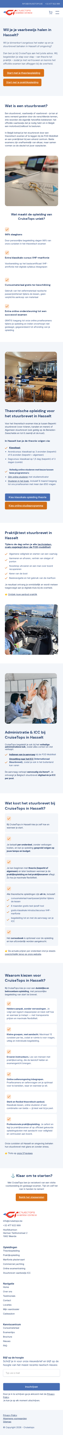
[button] (57, 12)
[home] (25, 12)
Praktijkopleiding (11, 1255)
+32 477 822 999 (52, 4)
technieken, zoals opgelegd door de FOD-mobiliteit (28, 546)
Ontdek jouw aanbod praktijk (22, 594)
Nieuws (6, 1341)
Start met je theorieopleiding (23, 72)
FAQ (5, 1345)
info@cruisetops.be (32, 4)
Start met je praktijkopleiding (22, 82)
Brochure (7, 1336)
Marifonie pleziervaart (14, 1259)
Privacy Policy (10, 1415)
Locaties (7, 1304)
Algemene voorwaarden (15, 1418)
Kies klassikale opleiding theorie (27, 497)
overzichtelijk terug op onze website (23, 954)
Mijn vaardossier (11, 1309)
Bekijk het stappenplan (31, 1197)
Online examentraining (14, 1268)
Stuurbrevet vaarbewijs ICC (17, 1273)
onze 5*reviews (25, 1153)
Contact (7, 1300)
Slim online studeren (18, 476)
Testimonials (9, 1296)
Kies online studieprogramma (26, 505)
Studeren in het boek (18, 481)
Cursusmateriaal (11, 1328)
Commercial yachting (13, 1264)
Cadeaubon (9, 1313)
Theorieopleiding (11, 1250)
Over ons (7, 1291)
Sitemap (7, 1421)
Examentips (9, 1332)
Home (6, 1287)
